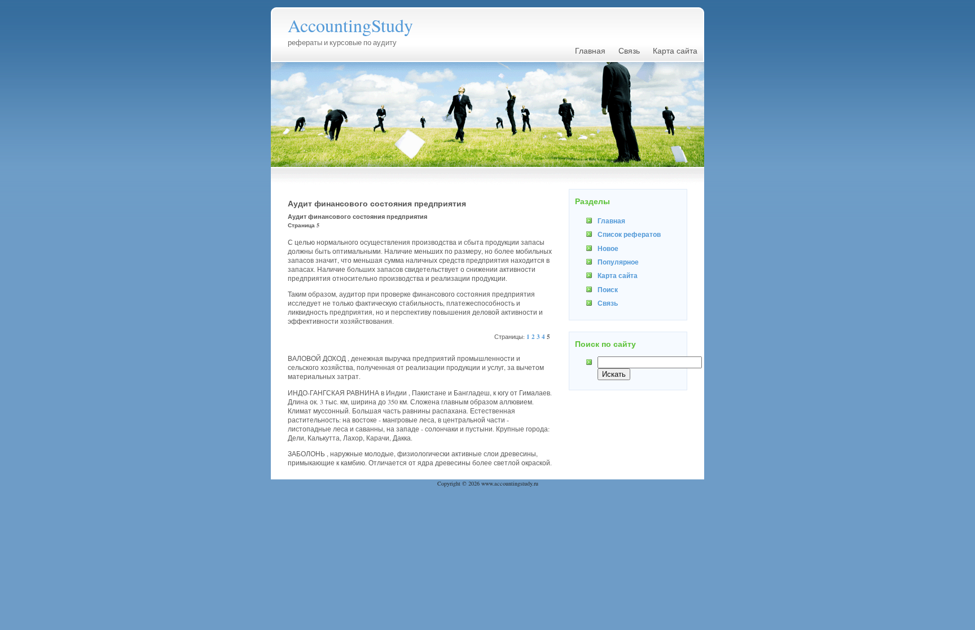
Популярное (618, 262)
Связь (629, 50)
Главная (590, 50)
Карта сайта (675, 50)
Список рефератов (629, 234)
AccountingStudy (350, 25)
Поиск (608, 289)
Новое (608, 248)
